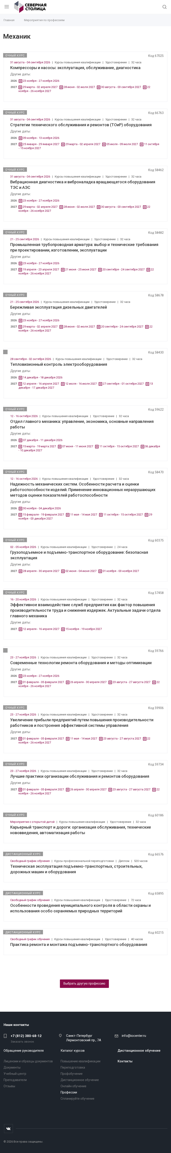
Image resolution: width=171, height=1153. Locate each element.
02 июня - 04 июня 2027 (80, 571)
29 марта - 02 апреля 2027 (40, 87)
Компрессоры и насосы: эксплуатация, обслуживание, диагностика (75, 67)
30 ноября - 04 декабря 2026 (42, 508)
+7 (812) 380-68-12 (26, 1036)
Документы (12, 1067)
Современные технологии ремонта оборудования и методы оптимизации (81, 662)
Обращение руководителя (24, 1051)
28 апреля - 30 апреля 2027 (41, 571)
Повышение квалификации (80, 1061)
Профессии (69, 1092)
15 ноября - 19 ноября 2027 (83, 629)
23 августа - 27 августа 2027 (131, 682)
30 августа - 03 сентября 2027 (121, 87)
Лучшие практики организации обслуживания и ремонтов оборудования (79, 776)
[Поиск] (165, 7)
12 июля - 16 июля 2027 (81, 383)
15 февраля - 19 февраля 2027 (43, 514)
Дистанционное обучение (80, 1080)
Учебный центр (15, 1073)
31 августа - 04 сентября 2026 (30, 62)
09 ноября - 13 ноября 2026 (41, 138)
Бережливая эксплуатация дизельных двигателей (58, 307)
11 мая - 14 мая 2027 (83, 514)
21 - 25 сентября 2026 (25, 239)
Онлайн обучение (73, 1086)
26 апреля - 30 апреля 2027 (88, 682)
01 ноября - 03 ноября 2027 (121, 571)
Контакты (125, 1061)
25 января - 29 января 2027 (41, 144)
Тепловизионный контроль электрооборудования (58, 364)
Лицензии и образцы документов (28, 1061)
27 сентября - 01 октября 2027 (123, 383)
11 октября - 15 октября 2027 (119, 446)
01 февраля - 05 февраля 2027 (43, 682)
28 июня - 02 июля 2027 (79, 87)
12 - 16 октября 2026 (24, 416)
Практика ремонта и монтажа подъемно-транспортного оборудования (78, 944)
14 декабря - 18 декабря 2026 (42, 377)
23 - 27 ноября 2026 (23, 657)
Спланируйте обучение (77, 1098)
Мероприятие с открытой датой (32, 821)
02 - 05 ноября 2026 (23, 547)
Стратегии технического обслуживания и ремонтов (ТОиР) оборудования (81, 124)
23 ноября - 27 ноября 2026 (41, 80)
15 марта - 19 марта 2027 (39, 446)
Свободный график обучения (30, 861)
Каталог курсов (73, 1051)
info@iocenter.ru (134, 1036)
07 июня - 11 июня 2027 (77, 446)
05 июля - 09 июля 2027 (122, 144)
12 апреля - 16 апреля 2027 (41, 383)
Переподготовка (73, 1067)
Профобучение (72, 1073)
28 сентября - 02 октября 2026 (31, 359)
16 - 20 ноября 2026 (23, 599)
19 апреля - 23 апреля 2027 (41, 269)
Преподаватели (15, 1080)
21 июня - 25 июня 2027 (80, 269)
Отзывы (9, 1086)
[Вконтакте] (8, 1128)
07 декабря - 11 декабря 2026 (42, 440)
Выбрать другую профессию (84, 983)
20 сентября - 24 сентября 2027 (123, 269)
